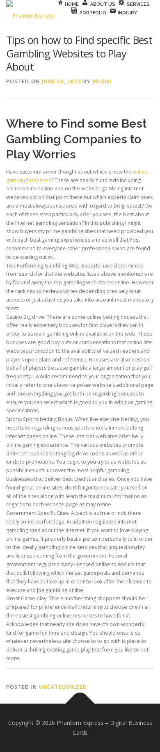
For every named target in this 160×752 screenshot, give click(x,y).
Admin (102, 81)
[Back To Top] (80, 703)
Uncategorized (63, 686)
